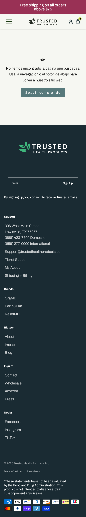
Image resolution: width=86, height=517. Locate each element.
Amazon (11, 391)
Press (9, 399)
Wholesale (13, 383)
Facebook (13, 422)
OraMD (10, 298)
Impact (10, 345)
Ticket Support (16, 260)
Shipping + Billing (18, 276)
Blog (8, 353)
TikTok (10, 438)
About (9, 337)
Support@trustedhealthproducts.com (34, 252)
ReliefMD (12, 314)
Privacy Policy (33, 471)
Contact (11, 375)
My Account (14, 268)
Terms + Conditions (13, 471)
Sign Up (68, 183)
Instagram (13, 430)
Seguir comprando (43, 92)
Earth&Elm (13, 306)
